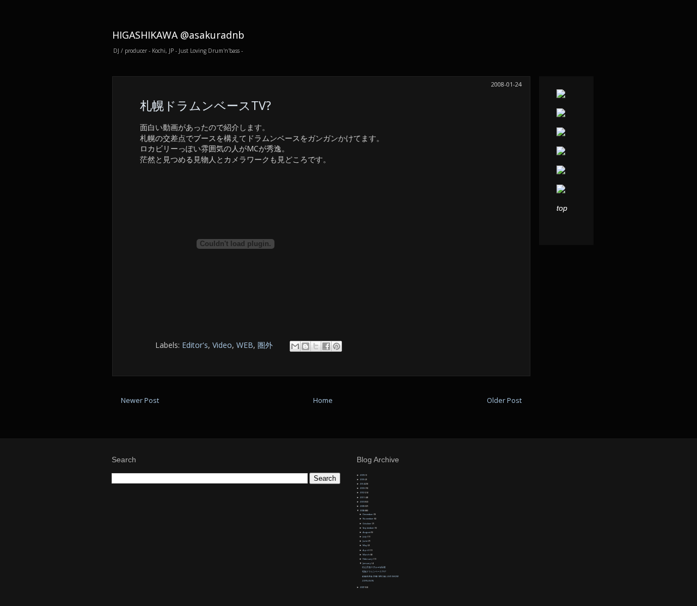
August (367, 532)
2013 (362, 488)
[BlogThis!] (305, 346)
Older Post (504, 400)
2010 (362, 501)
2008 (362, 510)
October (367, 523)
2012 (362, 492)
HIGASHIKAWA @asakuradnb (178, 34)
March (366, 554)
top (562, 208)
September (369, 528)
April (366, 550)
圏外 (265, 345)
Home (323, 400)
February (368, 559)
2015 (362, 479)
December (368, 514)
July (365, 536)
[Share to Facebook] (326, 346)
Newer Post (140, 400)
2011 (362, 497)
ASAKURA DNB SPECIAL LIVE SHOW (380, 576)
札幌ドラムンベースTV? (205, 105)
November (368, 518)
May (365, 545)
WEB (244, 345)
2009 (362, 506)
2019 (362, 475)
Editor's (195, 345)
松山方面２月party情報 (374, 567)
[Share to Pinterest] (336, 346)
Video (222, 345)
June (365, 541)
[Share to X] (315, 346)
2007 (362, 587)
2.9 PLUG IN (368, 580)
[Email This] (295, 346)
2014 (362, 483)
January (367, 563)
